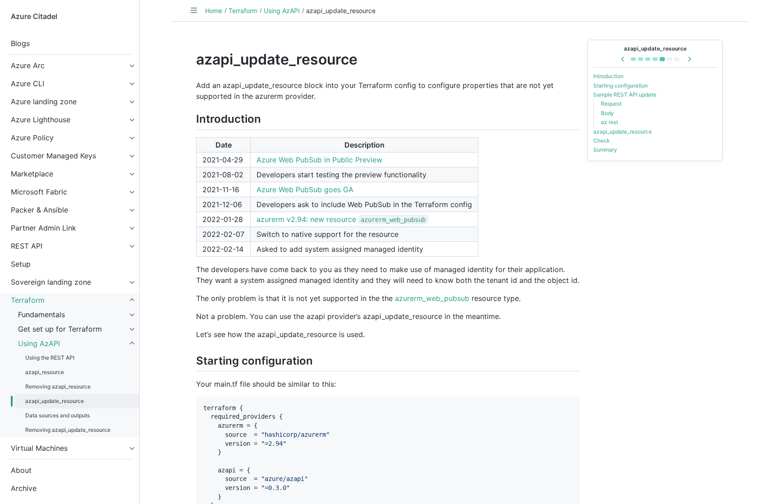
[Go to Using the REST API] (640, 59)
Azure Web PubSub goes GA (305, 189)
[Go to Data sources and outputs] (669, 59)
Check (601, 140)
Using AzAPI (282, 10)
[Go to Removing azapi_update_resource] (676, 59)
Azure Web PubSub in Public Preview (319, 159)
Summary (605, 149)
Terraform (243, 10)
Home (213, 10)
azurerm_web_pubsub (432, 298)
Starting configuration (620, 85)
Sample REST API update (624, 94)
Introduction (608, 76)
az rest (609, 122)
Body (607, 113)
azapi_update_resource (655, 48)
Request (611, 103)
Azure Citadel (34, 16)
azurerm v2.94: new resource (341, 219)
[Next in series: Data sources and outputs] (689, 59)
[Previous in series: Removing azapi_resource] (623, 59)
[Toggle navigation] (194, 10)
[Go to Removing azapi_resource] (655, 59)
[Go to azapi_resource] (648, 59)
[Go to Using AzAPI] (633, 59)
